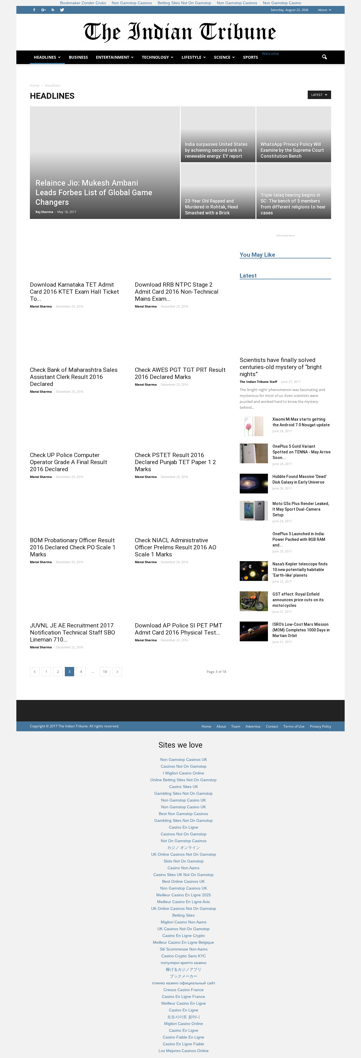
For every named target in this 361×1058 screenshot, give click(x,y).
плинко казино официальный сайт (183, 983)
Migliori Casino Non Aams (183, 922)
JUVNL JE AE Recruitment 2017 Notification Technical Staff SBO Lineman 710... (72, 632)
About (322, 10)
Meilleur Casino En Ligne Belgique (183, 942)
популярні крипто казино (183, 962)
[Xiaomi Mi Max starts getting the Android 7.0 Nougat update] (254, 426)
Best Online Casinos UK (183, 881)
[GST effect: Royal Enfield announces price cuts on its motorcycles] (254, 601)
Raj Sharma (44, 212)
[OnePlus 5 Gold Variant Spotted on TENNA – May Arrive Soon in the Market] (254, 453)
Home (34, 85)
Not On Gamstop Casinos (183, 841)
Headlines (45, 57)
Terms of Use (294, 726)
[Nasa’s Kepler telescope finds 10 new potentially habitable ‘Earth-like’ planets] (254, 571)
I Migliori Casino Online (183, 773)
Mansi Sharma (41, 306)
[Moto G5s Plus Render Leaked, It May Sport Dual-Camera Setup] (254, 511)
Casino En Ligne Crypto (183, 935)
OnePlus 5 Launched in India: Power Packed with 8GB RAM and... (298, 539)
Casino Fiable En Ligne (183, 1037)
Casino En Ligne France (183, 996)
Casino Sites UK (183, 786)
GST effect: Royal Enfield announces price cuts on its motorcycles (298, 600)
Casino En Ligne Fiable (183, 1044)
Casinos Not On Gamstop (183, 766)
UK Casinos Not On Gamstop (183, 929)
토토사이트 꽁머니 (183, 1017)
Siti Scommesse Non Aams (184, 949)
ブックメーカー (183, 976)
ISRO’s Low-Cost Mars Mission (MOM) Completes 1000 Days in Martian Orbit (301, 630)
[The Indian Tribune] (180, 32)
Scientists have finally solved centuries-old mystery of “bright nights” (281, 367)
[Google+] (43, 9)
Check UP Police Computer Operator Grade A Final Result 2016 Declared (68, 462)
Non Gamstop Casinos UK (183, 759)
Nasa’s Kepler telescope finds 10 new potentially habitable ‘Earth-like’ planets (300, 570)
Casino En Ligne (183, 827)
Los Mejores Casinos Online (184, 1050)
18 (105, 671)
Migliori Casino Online (183, 1023)
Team (235, 726)
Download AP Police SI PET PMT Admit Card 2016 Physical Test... (179, 629)
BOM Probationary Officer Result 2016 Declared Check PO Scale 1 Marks (73, 547)
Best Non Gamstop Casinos (183, 813)
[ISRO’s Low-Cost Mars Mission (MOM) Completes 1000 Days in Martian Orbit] (254, 631)
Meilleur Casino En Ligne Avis (183, 901)
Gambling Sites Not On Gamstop (183, 793)
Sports (250, 57)
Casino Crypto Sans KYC (183, 956)
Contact (272, 726)
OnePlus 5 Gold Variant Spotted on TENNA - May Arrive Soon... (301, 452)
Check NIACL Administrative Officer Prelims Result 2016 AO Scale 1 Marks (175, 547)
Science (222, 57)
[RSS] (53, 9)
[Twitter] (62, 9)
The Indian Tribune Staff (258, 381)
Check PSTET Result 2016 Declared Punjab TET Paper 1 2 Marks (175, 462)
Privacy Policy (320, 726)
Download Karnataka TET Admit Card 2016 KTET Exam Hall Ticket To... (74, 291)
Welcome (270, 53)
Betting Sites (183, 915)
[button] (324, 57)
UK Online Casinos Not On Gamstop (183, 854)
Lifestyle (191, 57)
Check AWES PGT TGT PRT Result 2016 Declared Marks (180, 373)
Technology (155, 57)
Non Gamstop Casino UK (183, 800)
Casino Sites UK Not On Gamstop (183, 874)
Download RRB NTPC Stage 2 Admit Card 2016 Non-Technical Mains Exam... (177, 291)
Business (78, 57)
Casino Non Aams (183, 868)
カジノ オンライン (183, 847)
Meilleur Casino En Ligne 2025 (183, 895)
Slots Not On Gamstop (184, 861)
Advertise (253, 726)
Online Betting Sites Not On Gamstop (183, 780)
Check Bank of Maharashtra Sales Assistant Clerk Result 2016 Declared (74, 376)
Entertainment (112, 57)
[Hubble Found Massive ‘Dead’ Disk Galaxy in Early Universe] (254, 483)
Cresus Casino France (184, 989)
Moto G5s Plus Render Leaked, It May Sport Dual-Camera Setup (300, 509)
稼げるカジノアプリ (183, 969)
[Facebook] (34, 9)
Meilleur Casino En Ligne (183, 1003)
